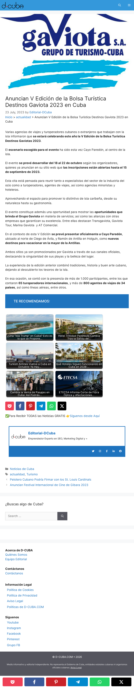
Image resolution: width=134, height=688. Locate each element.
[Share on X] (62, 406)
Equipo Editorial (16, 559)
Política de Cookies (20, 590)
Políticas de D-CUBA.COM (25, 607)
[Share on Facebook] (20, 406)
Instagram (14, 628)
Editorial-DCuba (41, 433)
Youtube (13, 622)
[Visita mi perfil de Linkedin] (113, 451)
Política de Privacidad (22, 595)
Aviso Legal (15, 601)
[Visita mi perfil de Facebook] (107, 451)
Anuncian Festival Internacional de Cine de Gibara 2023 (49, 485)
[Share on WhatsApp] (51, 406)
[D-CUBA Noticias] (13, 5)
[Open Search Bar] (119, 5)
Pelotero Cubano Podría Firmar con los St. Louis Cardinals (50, 479)
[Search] (62, 516)
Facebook (14, 634)
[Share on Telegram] (41, 406)
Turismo (32, 474)
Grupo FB (13, 645)
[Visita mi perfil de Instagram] (100, 451)
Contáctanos (14, 573)
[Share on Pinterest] (30, 406)
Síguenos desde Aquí (85, 416)
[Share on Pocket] (9, 406)
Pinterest (13, 639)
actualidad (23, 117)
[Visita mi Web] (120, 451)
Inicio (8, 117)
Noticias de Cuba (22, 469)
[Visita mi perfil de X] (93, 451)
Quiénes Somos (16, 554)
